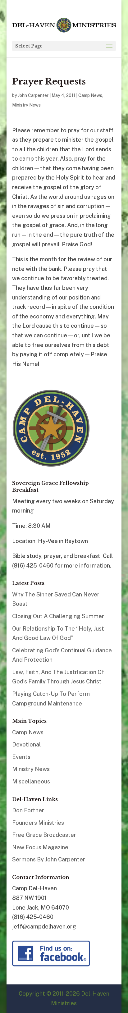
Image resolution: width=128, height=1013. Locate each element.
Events (21, 757)
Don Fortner (28, 810)
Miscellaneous (31, 781)
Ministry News (26, 105)
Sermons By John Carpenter (48, 859)
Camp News (90, 95)
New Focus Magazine (40, 847)
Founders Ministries (38, 822)
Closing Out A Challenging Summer (58, 616)
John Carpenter (33, 95)
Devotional (26, 744)
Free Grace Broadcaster (44, 835)
